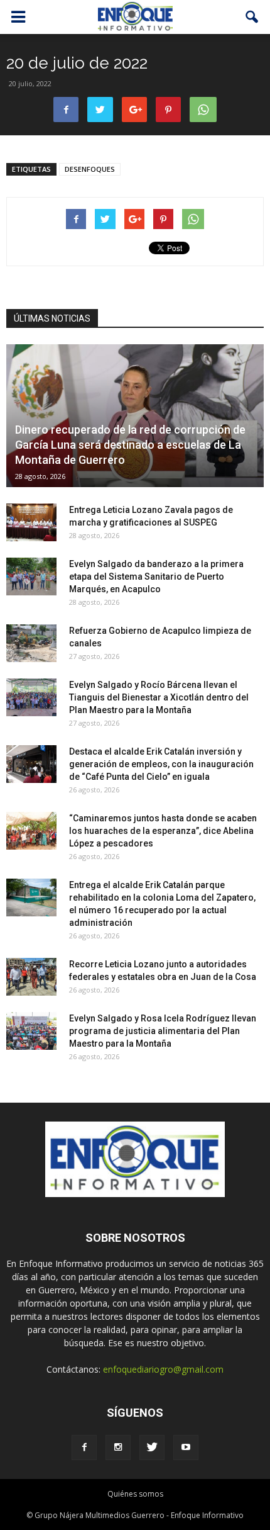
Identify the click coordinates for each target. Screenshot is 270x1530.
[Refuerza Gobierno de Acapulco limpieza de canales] (31, 643)
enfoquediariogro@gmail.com (163, 1369)
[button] (252, 17)
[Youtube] (185, 1447)
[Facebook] (84, 1447)
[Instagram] (118, 1447)
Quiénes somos (135, 1493)
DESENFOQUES (90, 169)
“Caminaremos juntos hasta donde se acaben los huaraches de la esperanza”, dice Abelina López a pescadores (163, 830)
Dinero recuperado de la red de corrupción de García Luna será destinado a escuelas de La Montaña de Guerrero (130, 444)
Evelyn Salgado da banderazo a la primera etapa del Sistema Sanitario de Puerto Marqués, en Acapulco (156, 576)
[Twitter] (152, 1447)
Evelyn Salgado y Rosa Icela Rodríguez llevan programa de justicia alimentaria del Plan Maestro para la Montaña (162, 1031)
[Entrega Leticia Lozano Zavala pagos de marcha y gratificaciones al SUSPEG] (31, 522)
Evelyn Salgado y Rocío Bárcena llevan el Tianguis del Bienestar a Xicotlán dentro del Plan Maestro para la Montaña (159, 697)
